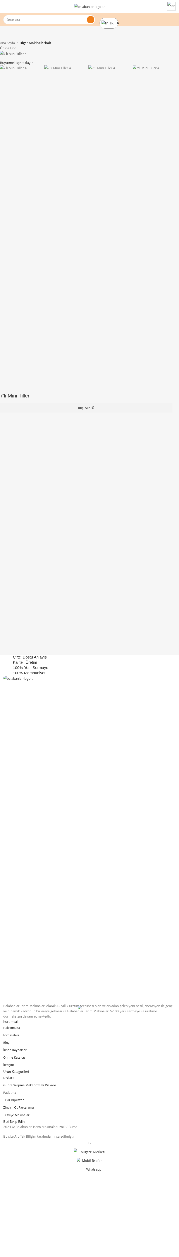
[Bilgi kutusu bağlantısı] (171, 7)
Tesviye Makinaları (16, 1115)
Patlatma (9, 1092)
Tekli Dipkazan (13, 1100)
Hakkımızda (11, 1028)
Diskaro (8, 1078)
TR (115, 23)
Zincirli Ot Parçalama (18, 1107)
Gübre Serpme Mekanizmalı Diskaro (29, 1085)
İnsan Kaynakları (15, 1050)
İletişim (8, 1065)
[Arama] (90, 19)
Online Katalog (14, 1057)
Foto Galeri (11, 1035)
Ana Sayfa (7, 43)
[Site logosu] (89, 6)
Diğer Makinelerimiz (35, 43)
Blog (6, 1042)
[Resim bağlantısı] (89, 839)
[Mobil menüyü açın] (5, 6)
